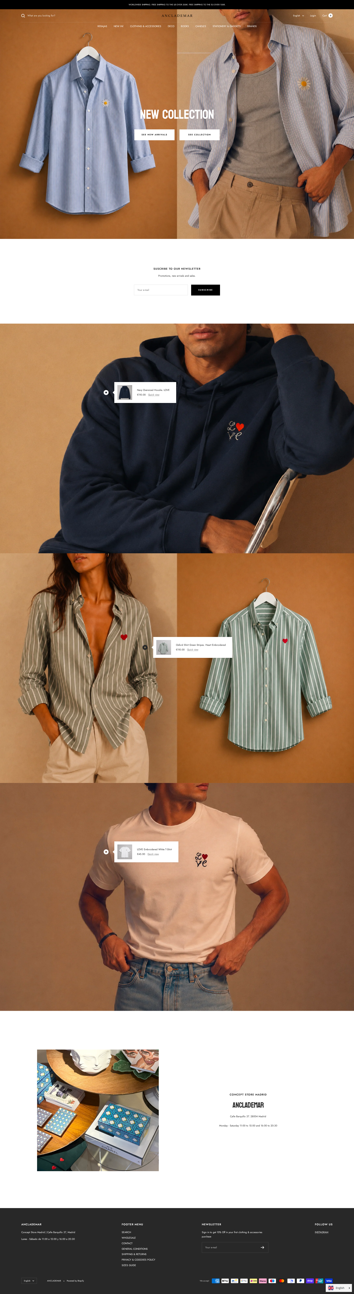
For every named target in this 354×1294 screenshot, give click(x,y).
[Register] (262, 1247)
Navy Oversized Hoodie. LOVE (153, 390)
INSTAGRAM (321, 1232)
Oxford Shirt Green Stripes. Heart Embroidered (201, 645)
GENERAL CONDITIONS (135, 1249)
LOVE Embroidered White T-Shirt (154, 849)
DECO (171, 26)
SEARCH (126, 1232)
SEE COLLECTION (199, 134)
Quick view (153, 395)
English (296, 15)
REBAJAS (102, 26)
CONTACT (127, 1243)
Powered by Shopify (75, 1280)
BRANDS (252, 26)
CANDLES (200, 26)
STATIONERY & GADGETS (227, 26)
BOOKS (185, 26)
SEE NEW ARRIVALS (154, 134)
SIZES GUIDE (129, 1265)
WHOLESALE (129, 1238)
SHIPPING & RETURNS (134, 1254)
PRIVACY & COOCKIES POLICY (138, 1260)
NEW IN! (119, 26)
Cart (326, 15)
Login (313, 15)
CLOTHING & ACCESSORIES (145, 26)
